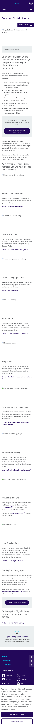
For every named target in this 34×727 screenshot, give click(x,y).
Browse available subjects (11, 206)
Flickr (7, 683)
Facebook (9, 675)
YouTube (8, 679)
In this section (24, 24)
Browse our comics (9, 290)
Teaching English (7, 664)
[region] (17, 706)
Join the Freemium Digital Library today (17, 131)
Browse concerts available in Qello (14, 250)
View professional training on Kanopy (15, 470)
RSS (22, 683)
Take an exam (6, 660)
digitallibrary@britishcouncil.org (13, 591)
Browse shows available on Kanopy (14, 334)
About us (4, 656)
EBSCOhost (6, 507)
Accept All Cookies (17, 714)
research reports (17, 513)
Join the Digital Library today (17, 602)
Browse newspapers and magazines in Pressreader (15, 423)
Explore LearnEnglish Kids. (12, 561)
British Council (7, 3)
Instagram (24, 679)
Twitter (23, 675)
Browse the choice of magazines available (17, 377)
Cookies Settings (17, 721)
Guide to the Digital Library (14, 623)
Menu (4, 10)
